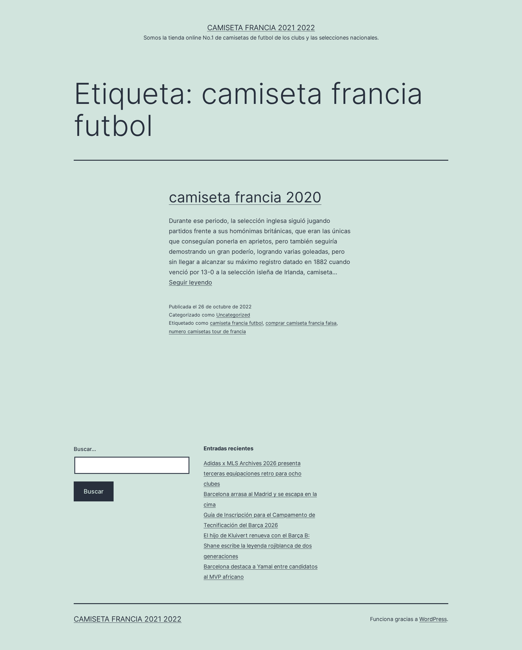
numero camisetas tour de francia (207, 331)
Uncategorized (233, 315)
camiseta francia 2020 (245, 197)
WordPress (433, 619)
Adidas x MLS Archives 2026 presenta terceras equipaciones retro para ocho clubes (252, 473)
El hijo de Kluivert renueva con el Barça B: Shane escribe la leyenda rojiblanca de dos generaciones (258, 545)
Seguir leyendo (190, 282)
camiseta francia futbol (236, 323)
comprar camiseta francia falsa (301, 323)
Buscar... (85, 449)
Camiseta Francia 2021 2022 (261, 27)
